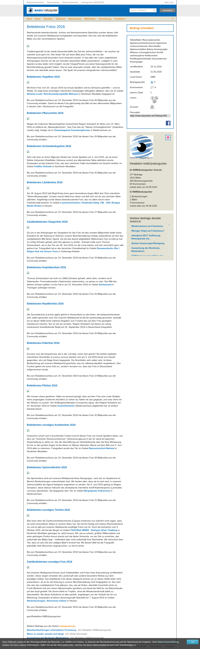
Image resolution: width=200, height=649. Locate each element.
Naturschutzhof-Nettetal (102, 448)
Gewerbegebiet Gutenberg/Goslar (72, 130)
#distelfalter (135, 40)
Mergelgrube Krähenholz (97, 490)
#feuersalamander (151, 40)
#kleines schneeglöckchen (143, 52)
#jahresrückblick (138, 49)
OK (192, 642)
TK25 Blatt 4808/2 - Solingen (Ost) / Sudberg (93, 530)
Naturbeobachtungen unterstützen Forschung (51, 630)
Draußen (48, 18)
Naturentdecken (70, 2)
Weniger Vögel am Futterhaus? (147, 231)
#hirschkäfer (155, 46)
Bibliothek (90, 18)
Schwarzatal (105, 284)
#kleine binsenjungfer (157, 49)
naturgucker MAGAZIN (92, 2)
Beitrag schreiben (142, 28)
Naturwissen (53, 2)
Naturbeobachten (35, 2)
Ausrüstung (105, 18)
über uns (169, 2)
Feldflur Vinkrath (43, 166)
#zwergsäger (136, 61)
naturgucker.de (67, 626)
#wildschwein (151, 55)
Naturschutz (74, 18)
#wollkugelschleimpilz (140, 58)
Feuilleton (119, 18)
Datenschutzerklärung (168, 642)
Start (29, 18)
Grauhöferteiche (66, 405)
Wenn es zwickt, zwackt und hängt (45, 634)
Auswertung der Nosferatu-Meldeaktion (48, 638)
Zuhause (60, 18)
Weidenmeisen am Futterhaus (147, 226)
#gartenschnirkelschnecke (143, 43)
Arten (38, 18)
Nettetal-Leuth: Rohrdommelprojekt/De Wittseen (52, 94)
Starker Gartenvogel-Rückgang (147, 243)
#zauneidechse (159, 58)
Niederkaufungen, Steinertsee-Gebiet (46, 600)
